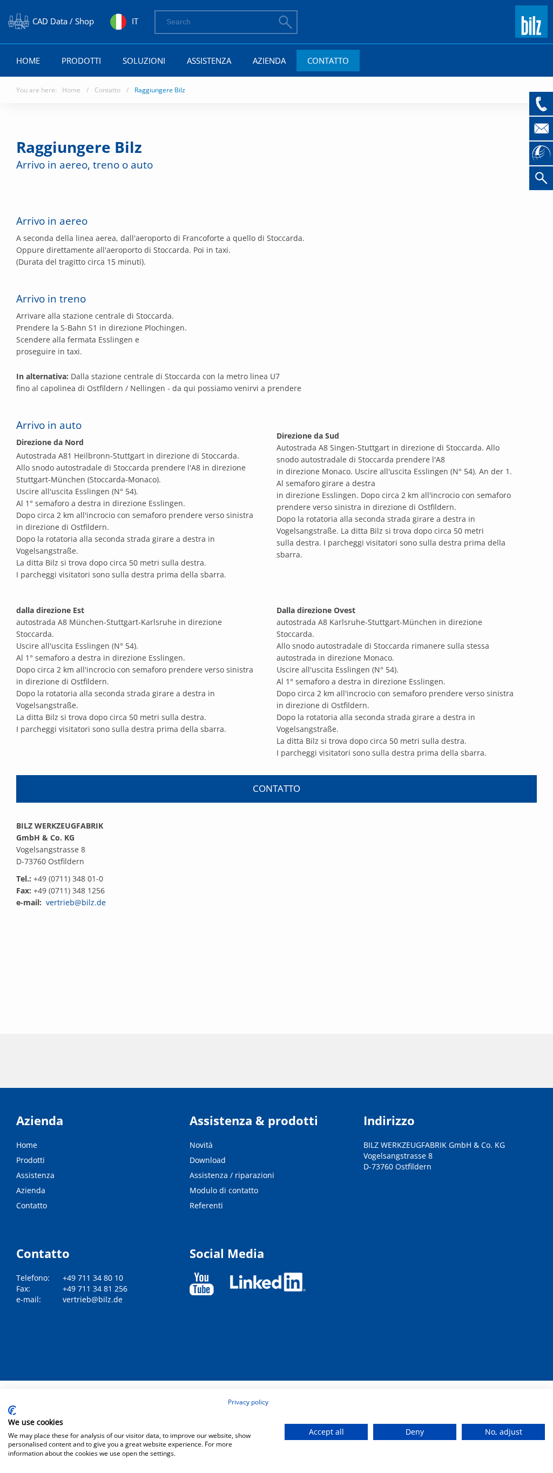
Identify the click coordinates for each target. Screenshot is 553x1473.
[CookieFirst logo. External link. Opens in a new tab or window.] (12, 1410)
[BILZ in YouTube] (202, 1284)
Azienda (269, 60)
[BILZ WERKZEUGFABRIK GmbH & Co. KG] (531, 32)
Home (28, 60)
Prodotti (81, 60)
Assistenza (209, 60)
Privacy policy (248, 1402)
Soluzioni (144, 60)
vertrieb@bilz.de (76, 902)
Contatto (328, 60)
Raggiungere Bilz (159, 90)
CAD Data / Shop (63, 21)
